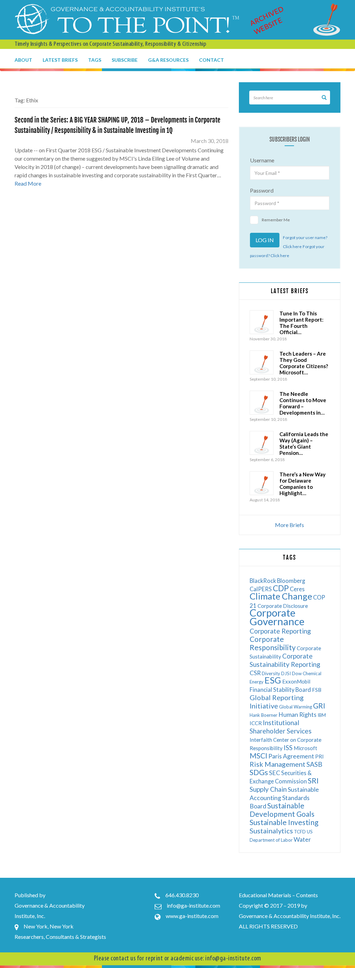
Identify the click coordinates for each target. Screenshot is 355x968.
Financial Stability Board (280, 689)
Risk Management (277, 764)
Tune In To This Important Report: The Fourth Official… (301, 322)
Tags (94, 60)
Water (302, 839)
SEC (274, 772)
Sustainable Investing (284, 822)
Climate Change (281, 596)
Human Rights (297, 714)
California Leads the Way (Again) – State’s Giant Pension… (303, 443)
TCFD (300, 831)
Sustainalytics (271, 830)
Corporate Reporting (280, 631)
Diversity (271, 673)
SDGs (259, 772)
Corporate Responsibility (273, 643)
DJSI (286, 673)
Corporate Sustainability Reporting (285, 660)
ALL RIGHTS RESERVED (268, 926)
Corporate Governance (277, 616)
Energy (256, 682)
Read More (28, 183)
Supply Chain (268, 789)
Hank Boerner (263, 715)
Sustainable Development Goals (282, 809)
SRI (313, 780)
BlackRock (263, 580)
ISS (288, 748)
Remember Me (276, 219)
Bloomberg (291, 580)
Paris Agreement (291, 756)
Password (262, 190)
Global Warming (295, 707)
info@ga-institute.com (193, 905)
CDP (281, 588)
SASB (314, 764)
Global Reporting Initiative (277, 701)
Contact (211, 60)
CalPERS (261, 589)
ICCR (256, 723)
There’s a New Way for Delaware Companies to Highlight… (302, 483)
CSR (255, 673)
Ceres (297, 589)
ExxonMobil (296, 681)
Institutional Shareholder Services (281, 727)
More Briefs (289, 524)
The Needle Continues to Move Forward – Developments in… (302, 403)
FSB (316, 690)
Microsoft (305, 748)
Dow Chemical (306, 673)
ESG (273, 680)
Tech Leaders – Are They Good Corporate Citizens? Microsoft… (303, 362)
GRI (319, 705)
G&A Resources (168, 60)
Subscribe (125, 60)
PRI (319, 756)
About (23, 60)
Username (262, 160)
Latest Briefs (60, 60)
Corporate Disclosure (283, 606)
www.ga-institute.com (192, 915)
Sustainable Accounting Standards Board (284, 798)
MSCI (258, 755)
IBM (322, 715)
